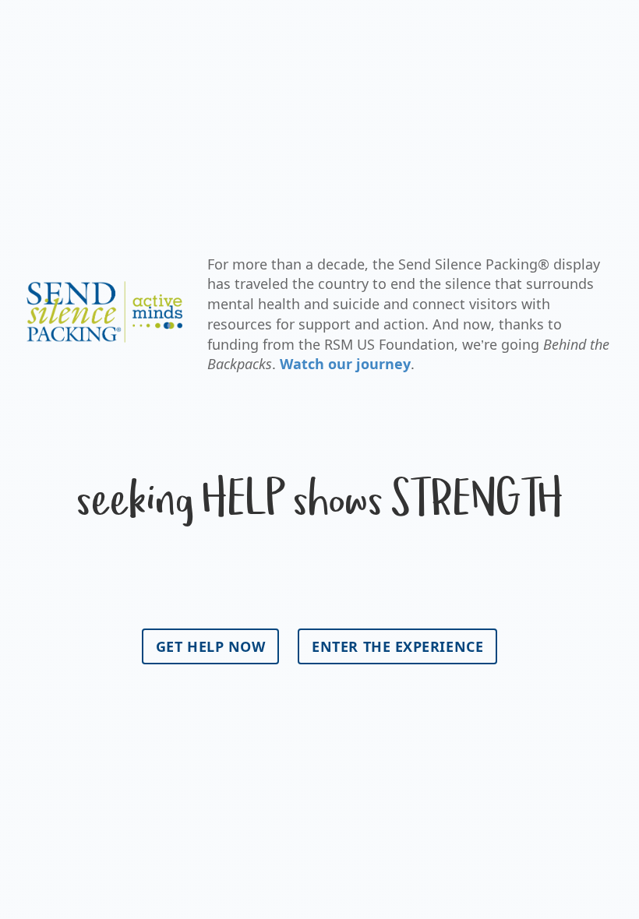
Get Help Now (210, 646)
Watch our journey (345, 363)
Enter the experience (397, 646)
